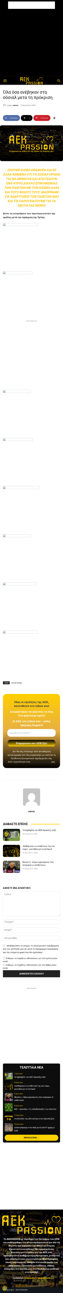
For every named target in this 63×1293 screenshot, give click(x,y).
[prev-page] (5, 878)
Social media (16, 683)
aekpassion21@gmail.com (37, 1278)
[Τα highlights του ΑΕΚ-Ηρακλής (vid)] (11, 835)
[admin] (5, 105)
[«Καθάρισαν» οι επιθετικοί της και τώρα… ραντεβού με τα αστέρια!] (11, 851)
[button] (5, 81)
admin (15, 105)
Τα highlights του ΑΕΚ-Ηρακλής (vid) (39, 830)
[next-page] (9, 878)
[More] (54, 118)
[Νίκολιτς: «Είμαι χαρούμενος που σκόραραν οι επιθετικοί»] (11, 867)
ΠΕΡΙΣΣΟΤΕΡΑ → (31, 1137)
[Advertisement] (31, 5)
